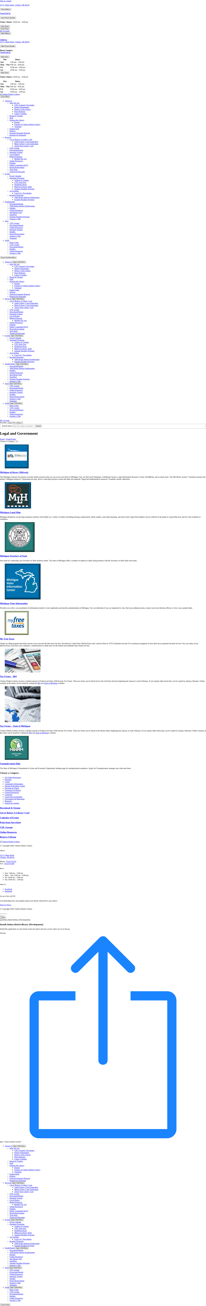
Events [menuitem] (7, 174)
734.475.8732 (5, 14)
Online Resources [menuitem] (16, 161)
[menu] (103, 37)
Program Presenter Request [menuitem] (20, 133)
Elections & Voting (12, 788)
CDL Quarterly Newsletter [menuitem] (24, 105)
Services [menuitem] (8, 137)
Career (7, 782)
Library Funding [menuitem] (20, 114)
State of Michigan (51, 683)
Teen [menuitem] (6, 221)
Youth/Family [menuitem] (10, 202)
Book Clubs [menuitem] (14, 243)
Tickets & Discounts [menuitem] (17, 172)
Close (3, 917)
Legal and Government (13, 797)
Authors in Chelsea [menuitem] (21, 180)
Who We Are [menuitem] (14, 103)
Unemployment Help (10, 763)
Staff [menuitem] (11, 118)
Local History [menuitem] (15, 155)
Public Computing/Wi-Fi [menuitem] (19, 165)
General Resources (12, 792)
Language (8, 795)
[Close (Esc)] (1, 913)
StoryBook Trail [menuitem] (16, 213)
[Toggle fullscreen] (3, 913)
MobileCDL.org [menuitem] (20, 159)
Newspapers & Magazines (15, 799)
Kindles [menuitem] (12, 208)
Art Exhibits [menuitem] (14, 191)
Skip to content (5, 1)
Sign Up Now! (5, 905)
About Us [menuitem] (8, 101)
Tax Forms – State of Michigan (15, 726)
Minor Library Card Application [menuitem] (26, 144)
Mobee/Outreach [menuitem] (16, 157)
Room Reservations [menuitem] (17, 167)
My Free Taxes (7, 639)
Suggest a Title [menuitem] (15, 219)
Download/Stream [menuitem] (16, 150)
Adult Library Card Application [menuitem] (26, 142)
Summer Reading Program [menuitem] (24, 189)
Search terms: (7, 426)
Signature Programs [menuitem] (17, 178)
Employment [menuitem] (14, 129)
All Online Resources (13, 777)
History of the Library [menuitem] (22, 109)
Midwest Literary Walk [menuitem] (23, 187)
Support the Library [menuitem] (17, 120)
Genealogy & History (13, 790)
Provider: (3, 423)
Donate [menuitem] (17, 122)
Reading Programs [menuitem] (16, 195)
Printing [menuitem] (12, 163)
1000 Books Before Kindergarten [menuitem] (26, 197)
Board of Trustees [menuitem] (16, 116)
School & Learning (12, 803)
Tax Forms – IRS (8, 676)
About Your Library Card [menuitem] (23, 146)
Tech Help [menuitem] (13, 170)
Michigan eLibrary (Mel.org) (14, 472)
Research (8, 801)
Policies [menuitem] (12, 131)
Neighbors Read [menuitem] (20, 185)
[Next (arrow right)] (3, 915)
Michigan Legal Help (10, 512)
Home (2, 439)
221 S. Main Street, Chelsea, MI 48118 (14, 5)
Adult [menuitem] (7, 240)
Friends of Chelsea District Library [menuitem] (27, 124)
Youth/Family (11, 439)
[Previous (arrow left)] (1, 915)
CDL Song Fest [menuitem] (20, 182)
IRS (39, 683)
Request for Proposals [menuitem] (18, 135)
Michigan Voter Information (14, 603)
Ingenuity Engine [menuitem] (16, 152)
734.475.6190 (9, 864)
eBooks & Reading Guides (15, 786)
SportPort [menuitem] (13, 215)
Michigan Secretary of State (13, 556)
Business (8, 780)
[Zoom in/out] (6, 913)
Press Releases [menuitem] (19, 112)
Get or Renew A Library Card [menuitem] (21, 139)
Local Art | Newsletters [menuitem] (23, 193)
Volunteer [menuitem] (18, 127)
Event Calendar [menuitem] (15, 176)
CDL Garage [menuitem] (14, 148)
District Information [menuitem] (21, 107)
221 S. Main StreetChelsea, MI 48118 (7, 856)
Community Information (14, 784)
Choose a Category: (7, 441)
